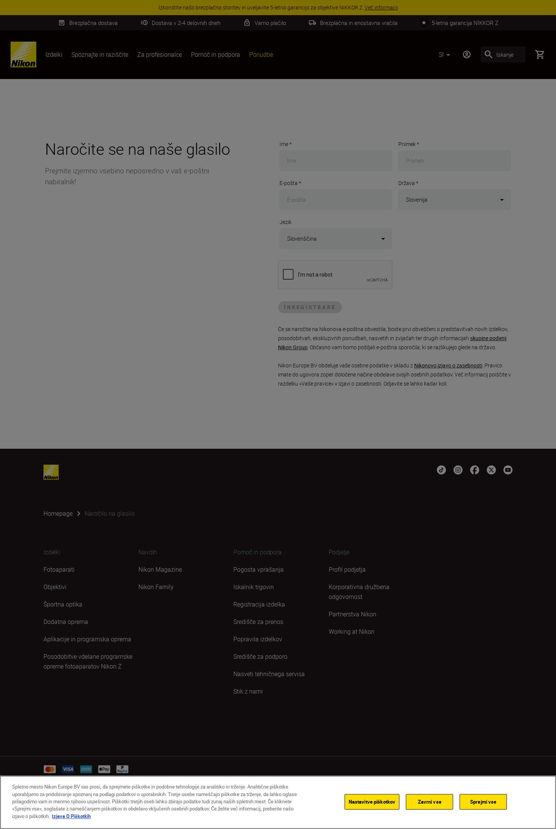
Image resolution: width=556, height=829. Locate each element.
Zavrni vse (429, 801)
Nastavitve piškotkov (372, 801)
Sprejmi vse (483, 801)
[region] (278, 802)
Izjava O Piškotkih (71, 816)
